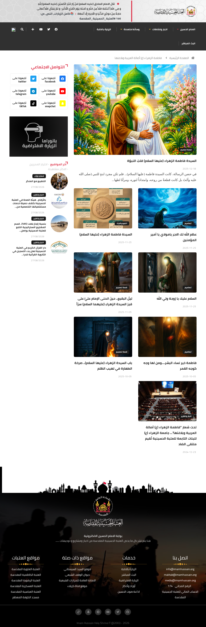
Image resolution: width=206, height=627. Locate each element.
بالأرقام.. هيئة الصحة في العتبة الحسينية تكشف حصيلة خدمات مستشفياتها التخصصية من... (29, 203)
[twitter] (48, 29)
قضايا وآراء (39, 176)
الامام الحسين (187, 29)
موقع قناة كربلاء (77, 586)
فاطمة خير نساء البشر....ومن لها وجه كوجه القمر (170, 365)
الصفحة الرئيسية (179, 58)
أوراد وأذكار (128, 586)
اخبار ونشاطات (160, 29)
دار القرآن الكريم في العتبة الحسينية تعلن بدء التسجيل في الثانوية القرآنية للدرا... (29, 251)
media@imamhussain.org (180, 580)
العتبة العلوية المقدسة (26, 569)
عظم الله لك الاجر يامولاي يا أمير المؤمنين (173, 237)
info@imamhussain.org (180, 569)
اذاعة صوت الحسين (129, 591)
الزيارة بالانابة (104, 29)
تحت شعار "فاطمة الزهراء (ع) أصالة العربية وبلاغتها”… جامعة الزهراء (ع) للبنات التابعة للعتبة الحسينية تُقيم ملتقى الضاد (170, 435)
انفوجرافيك (122, 223)
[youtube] (41, 29)
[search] (22, 29)
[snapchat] (88, 612)
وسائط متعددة (131, 29)
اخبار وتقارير (186, 416)
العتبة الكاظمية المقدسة (25, 574)
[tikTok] (78, 612)
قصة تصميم (186, 150)
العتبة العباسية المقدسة (26, 591)
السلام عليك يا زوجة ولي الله (177, 298)
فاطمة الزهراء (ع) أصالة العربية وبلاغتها (138, 58)
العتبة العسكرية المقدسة (25, 586)
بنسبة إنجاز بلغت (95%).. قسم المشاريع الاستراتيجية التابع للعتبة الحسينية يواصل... (30, 227)
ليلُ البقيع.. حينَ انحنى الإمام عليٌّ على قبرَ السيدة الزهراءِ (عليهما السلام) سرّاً (104, 301)
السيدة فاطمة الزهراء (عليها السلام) (105, 234)
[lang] (13, 29)
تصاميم (188, 223)
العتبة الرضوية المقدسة (25, 580)
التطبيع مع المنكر (36, 181)
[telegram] (98, 612)
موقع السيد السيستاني (77, 569)
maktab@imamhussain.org (180, 574)
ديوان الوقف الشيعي (77, 574)
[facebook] (56, 29)
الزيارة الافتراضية (129, 580)
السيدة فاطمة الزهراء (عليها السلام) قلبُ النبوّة (162, 161)
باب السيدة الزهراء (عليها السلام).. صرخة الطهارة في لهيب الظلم (103, 365)
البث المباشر (188, 43)
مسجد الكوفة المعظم (25, 597)
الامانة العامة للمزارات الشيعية (77, 580)
